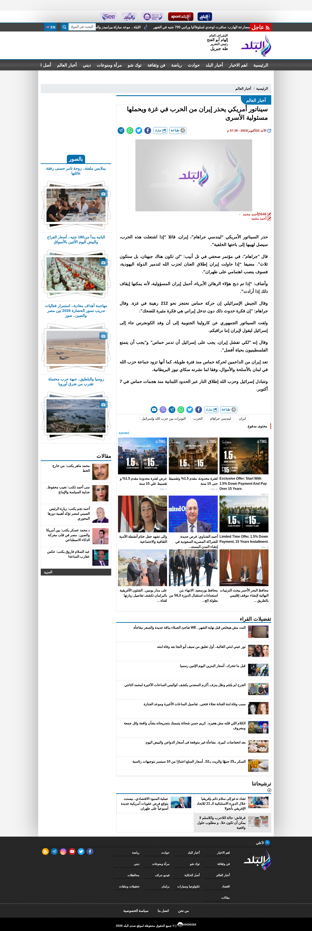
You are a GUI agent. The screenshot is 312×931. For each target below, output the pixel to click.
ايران (242, 418)
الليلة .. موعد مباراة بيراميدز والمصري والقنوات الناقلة (151, 27)
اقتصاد (226, 886)
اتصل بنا (163, 911)
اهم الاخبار (238, 65)
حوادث (194, 65)
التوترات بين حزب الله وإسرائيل (164, 418)
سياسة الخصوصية (135, 911)
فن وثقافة (156, 65)
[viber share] (163, 409)
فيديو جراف (162, 875)
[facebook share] (147, 130)
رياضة (176, 65)
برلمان (166, 886)
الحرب (197, 418)
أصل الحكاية (192, 875)
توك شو (135, 65)
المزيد (48, 572)
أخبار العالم (67, 65)
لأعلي (260, 843)
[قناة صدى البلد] (205, 16)
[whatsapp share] (129, 130)
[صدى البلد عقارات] (129, 16)
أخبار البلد (214, 65)
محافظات (133, 875)
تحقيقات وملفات (129, 886)
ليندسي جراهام (220, 418)
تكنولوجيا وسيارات (188, 886)
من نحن (183, 911)
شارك (158, 130)
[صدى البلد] (256, 45)
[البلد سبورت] (180, 16)
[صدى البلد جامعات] (152, 16)
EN (52, 27)
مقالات (225, 897)
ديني (87, 65)
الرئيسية (260, 65)
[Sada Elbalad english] (108, 16)
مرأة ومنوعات (109, 65)
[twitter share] (138, 130)
